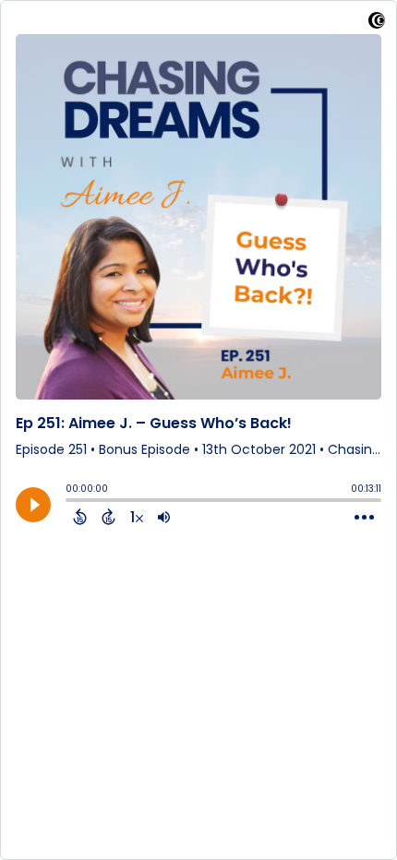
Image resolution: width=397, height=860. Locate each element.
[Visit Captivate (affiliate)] (376, 23)
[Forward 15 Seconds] (108, 517)
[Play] (33, 504)
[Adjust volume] (163, 517)
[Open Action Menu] (364, 518)
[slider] (70, 502)
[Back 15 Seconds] (80, 517)
